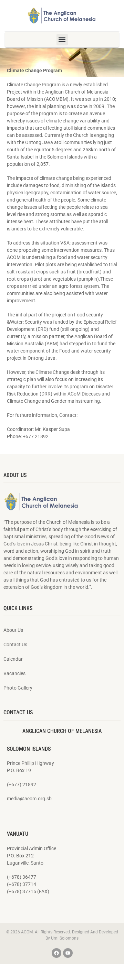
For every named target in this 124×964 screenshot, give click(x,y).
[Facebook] (56, 953)
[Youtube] (68, 953)
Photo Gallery (17, 688)
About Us (13, 630)
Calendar (13, 659)
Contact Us (15, 644)
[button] (62, 39)
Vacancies (14, 673)
